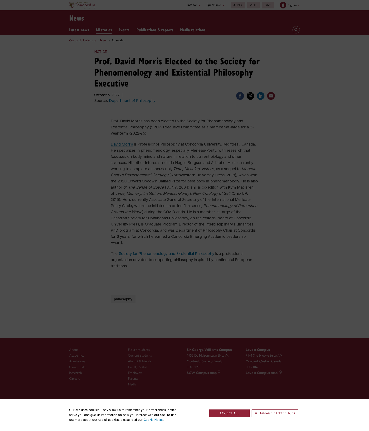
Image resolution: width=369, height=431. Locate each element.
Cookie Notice (153, 420)
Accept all (229, 413)
